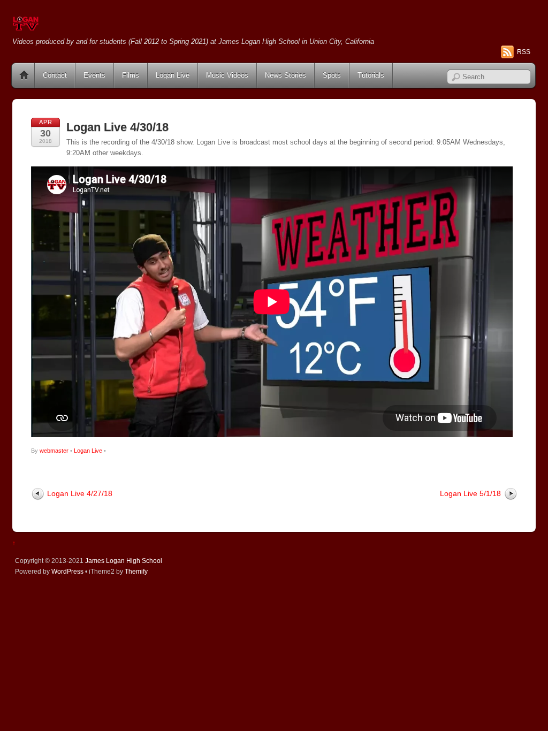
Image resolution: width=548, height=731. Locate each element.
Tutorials (370, 75)
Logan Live (172, 75)
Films (130, 75)
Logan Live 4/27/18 (79, 493)
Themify (136, 571)
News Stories (285, 75)
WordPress (67, 571)
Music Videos (227, 75)
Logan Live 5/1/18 (470, 493)
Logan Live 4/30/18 (117, 127)
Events (94, 75)
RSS (523, 52)
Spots (332, 75)
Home (24, 75)
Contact (55, 75)
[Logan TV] (25, 26)
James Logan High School (123, 560)
